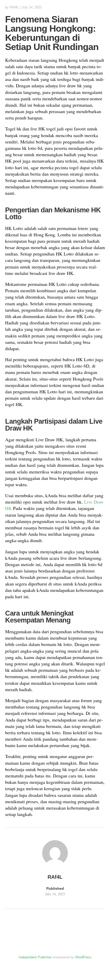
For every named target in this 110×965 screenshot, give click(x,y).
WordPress (83, 957)
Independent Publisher (35, 957)
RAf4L (14, 7)
